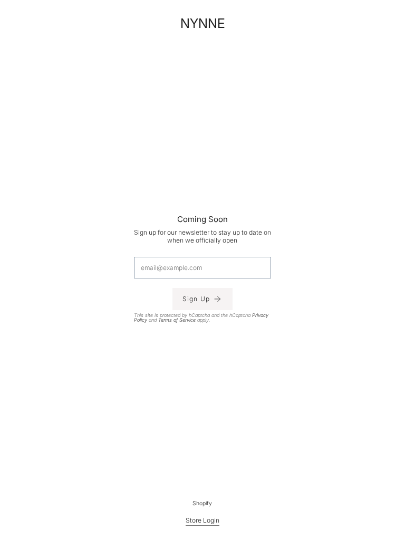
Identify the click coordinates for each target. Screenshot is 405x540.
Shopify (203, 503)
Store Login (202, 520)
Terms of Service (177, 320)
